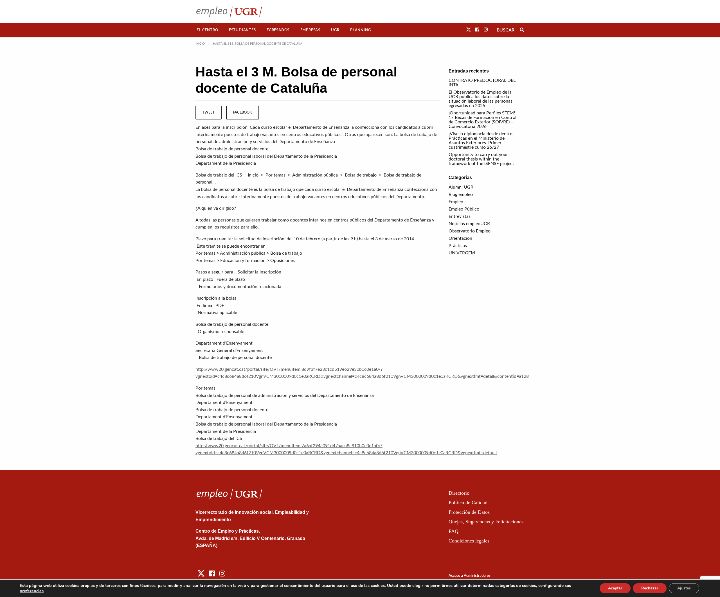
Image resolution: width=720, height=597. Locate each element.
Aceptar (615, 588)
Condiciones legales (469, 541)
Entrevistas (460, 216)
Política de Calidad (468, 502)
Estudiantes (242, 30)
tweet (208, 112)
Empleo (456, 202)
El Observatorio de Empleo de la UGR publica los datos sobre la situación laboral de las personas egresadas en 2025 (480, 99)
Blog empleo (461, 194)
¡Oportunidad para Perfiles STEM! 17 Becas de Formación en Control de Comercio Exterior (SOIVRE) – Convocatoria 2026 (482, 120)
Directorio (459, 493)
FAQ (453, 531)
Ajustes (684, 588)
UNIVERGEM (462, 253)
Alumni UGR (461, 187)
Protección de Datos (469, 512)
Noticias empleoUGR (469, 223)
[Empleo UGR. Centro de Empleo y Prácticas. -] (229, 11)
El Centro (207, 30)
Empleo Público (464, 209)
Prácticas (458, 245)
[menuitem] (207, 30)
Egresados (278, 30)
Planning (360, 30)
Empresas (310, 30)
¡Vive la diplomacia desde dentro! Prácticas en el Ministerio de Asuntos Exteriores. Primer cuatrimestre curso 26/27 (481, 141)
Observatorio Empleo (469, 231)
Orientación (460, 238)
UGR (335, 30)
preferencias (32, 590)
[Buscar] (522, 30)
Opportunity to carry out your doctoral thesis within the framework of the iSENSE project (481, 159)
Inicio (200, 43)
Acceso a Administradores (469, 576)
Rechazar (649, 588)
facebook (242, 112)
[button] (468, 30)
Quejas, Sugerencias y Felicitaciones (486, 521)
